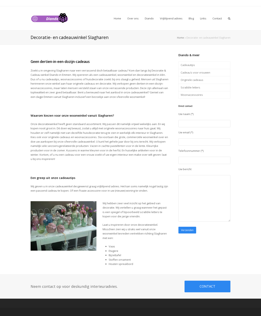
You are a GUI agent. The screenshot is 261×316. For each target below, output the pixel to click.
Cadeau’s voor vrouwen (195, 72)
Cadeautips (188, 65)
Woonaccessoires (192, 95)
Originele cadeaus (192, 80)
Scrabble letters (190, 87)
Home (180, 37)
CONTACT (207, 286)
